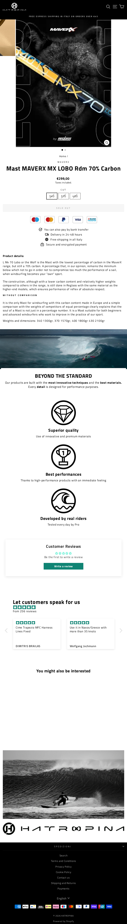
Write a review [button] (63, 566)
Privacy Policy (63, 867)
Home (62, 156)
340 (51, 196)
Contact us (63, 877)
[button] (7, 630)
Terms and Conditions (63, 861)
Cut (63, 189)
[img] (65, 607)
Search (64, 855)
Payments (63, 888)
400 (75, 196)
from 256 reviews (25, 611)
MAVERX (64, 162)
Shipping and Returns (63, 883)
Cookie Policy (63, 872)
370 (63, 196)
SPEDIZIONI (62, 846)
